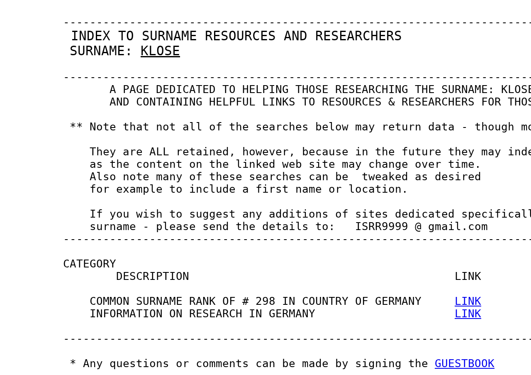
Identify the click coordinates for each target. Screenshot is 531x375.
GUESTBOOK (464, 363)
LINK (468, 301)
